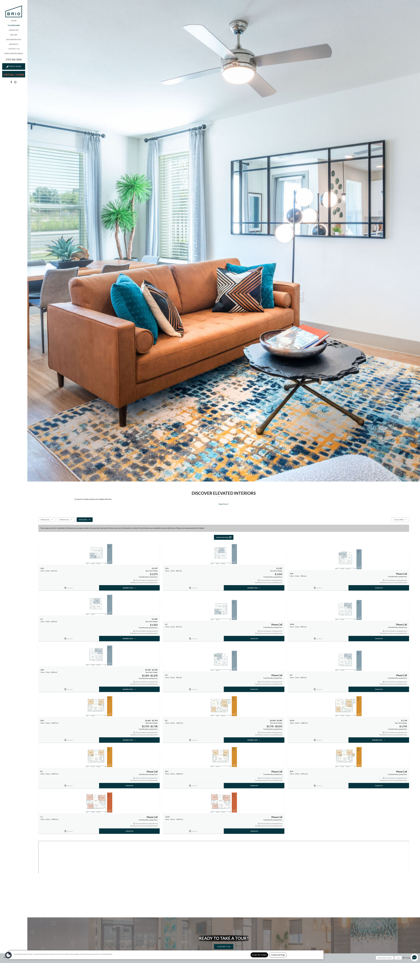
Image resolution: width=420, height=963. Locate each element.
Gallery (13, 35)
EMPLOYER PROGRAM (13, 53)
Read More (223, 504)
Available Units (129, 588)
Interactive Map (222, 537)
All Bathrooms (64, 520)
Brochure (70, 588)
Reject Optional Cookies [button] (385, 958)
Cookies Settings (278, 955)
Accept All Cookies (259, 955)
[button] (13, 59)
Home (14, 21)
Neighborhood (13, 39)
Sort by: (398, 520)
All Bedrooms (45, 520)
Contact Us (13, 49)
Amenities (13, 30)
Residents (13, 44)
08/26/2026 (83, 520)
